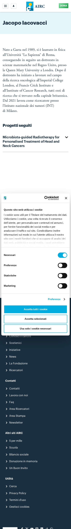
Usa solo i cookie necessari (35, 328)
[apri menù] (5, 5)
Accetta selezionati (35, 319)
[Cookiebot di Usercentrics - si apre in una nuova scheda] (45, 198)
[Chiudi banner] (66, 198)
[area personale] (13, 6)
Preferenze (54, 299)
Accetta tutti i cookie (35, 309)
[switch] (62, 265)
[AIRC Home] (35, 6)
